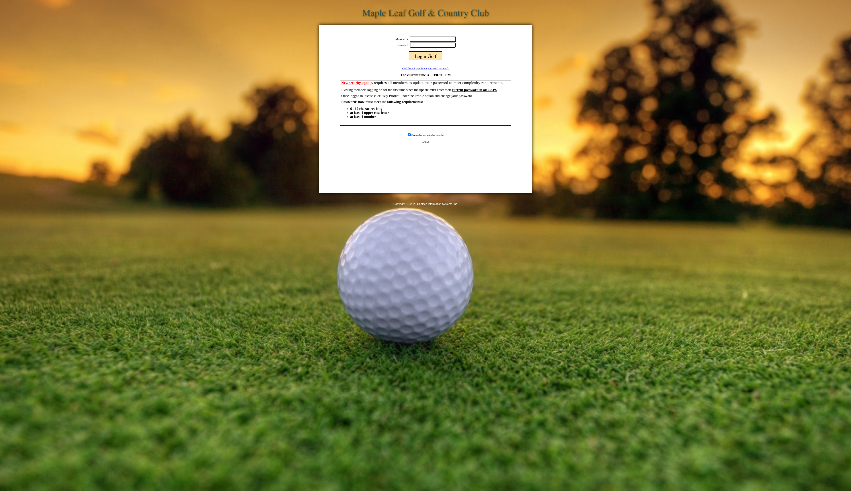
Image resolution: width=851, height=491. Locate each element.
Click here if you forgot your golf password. (425, 68)
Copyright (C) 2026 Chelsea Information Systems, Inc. (425, 204)
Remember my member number (427, 135)
